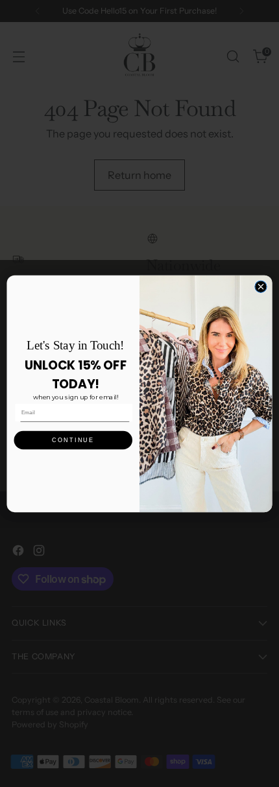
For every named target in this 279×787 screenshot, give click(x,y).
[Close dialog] (261, 286)
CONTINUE (73, 439)
